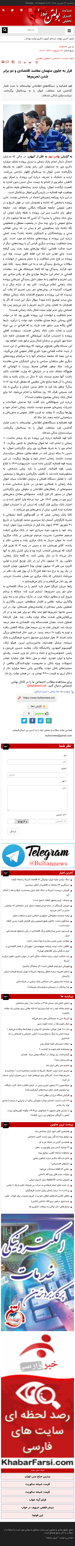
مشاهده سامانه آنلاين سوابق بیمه (53, 1153)
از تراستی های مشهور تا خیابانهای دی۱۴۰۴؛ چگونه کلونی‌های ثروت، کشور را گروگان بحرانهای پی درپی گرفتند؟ (38, 1113)
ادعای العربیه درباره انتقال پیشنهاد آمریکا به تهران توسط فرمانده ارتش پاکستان (36, 974)
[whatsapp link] (49, 720)
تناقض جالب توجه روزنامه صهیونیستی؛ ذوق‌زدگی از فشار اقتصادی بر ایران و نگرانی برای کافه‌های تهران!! (37, 949)
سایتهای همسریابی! (60, 1163)
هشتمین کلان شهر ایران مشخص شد (52, 1131)
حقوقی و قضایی (43, 58)
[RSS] (3, 10)
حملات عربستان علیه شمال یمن (54, 1044)
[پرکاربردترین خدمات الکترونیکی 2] (37, 1272)
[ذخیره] (13, 61)
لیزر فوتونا (37, 1515)
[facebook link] (32, 720)
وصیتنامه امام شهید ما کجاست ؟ (54, 1049)
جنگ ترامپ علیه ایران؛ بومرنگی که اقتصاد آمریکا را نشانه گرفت (40, 879)
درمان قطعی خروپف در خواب (37, 1508)
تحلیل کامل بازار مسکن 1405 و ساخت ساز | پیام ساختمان (42, 1003)
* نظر (64, 781)
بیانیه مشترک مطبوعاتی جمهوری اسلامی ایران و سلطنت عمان (41, 915)
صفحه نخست (68, 58)
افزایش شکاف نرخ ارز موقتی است (53, 1095)
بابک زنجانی (54, 691)
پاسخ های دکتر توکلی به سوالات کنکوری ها (49, 1206)
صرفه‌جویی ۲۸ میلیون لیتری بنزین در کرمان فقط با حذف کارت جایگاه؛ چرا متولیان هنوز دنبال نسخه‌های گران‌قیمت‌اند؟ (36, 1087)
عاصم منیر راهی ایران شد (57, 1065)
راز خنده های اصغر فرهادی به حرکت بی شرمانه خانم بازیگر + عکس (37, 1185)
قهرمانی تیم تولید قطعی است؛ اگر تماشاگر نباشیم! (45, 966)
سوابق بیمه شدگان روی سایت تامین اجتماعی (48, 1137)
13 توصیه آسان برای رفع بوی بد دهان (52, 1147)
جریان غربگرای (41, 691)
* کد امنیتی (61, 815)
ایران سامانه (51, 1538)
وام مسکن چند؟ (61, 1060)
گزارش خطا (36, 706)
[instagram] (30, 10)
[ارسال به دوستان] (7, 61)
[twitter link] (24, 720)
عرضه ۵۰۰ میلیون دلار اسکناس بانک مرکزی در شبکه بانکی (42, 981)
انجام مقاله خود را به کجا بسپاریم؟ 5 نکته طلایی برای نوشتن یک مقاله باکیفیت (36, 1011)
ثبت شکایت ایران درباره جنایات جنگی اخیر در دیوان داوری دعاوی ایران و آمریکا (35, 959)
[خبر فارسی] (37, 1399)
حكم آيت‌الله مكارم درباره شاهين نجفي (51, 1158)
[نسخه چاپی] (2, 61)
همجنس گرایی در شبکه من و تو (54, 1142)
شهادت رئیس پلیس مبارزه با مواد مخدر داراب (48, 941)
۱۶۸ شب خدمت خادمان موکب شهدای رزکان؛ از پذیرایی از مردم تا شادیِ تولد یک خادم (35, 1103)
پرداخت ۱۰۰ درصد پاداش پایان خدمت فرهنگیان (47, 1190)
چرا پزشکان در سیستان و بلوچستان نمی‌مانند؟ (48, 987)
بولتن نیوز (54, 156)
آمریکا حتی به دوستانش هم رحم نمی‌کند (50, 1018)
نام (65, 755)
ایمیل (63, 768)
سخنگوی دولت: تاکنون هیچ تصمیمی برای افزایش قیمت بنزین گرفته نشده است (37, 923)
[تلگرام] (38, 855)
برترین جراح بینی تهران (37, 1476)
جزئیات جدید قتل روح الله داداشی (53, 1174)
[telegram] (21, 10)
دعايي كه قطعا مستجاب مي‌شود (54, 1169)
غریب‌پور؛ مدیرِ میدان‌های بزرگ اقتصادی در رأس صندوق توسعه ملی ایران (37, 933)
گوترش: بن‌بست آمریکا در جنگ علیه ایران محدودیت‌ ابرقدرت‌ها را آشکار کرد (36, 893)
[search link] (5, 30)
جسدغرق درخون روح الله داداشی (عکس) (50, 1201)
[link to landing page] (55, 16)
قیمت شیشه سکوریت (37, 1484)
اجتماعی (56, 58)
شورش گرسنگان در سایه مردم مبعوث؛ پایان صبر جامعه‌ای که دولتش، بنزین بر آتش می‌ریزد (36, 908)
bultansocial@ (36, 686)
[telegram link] (41, 720)
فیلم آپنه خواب (37, 1500)
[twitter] (12, 11)
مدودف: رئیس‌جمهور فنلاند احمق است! (51, 900)
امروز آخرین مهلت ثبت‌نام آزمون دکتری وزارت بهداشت (48, 38)
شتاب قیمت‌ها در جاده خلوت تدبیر (53, 1024)
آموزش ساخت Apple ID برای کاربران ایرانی (49, 1180)
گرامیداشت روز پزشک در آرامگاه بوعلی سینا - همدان (45, 1054)
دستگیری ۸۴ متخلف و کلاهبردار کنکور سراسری (47, 885)
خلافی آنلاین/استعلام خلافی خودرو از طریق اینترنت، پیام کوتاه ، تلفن (37, 1196)
